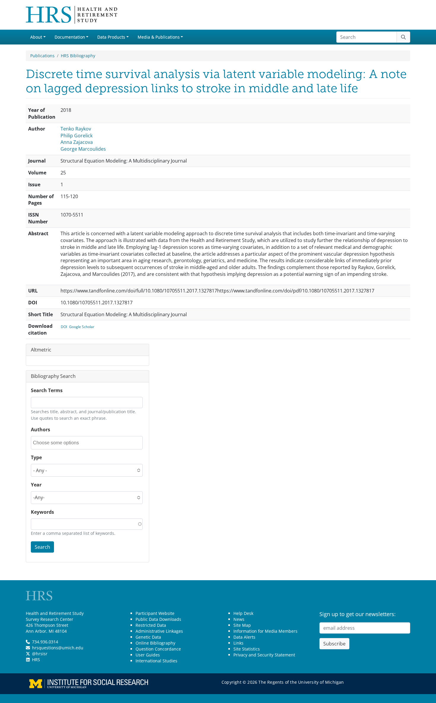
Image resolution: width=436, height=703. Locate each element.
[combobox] (59, 442)
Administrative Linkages (159, 631)
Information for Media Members (265, 631)
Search (42, 547)
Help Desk (243, 613)
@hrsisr (39, 653)
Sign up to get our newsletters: (357, 614)
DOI (64, 326)
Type (36, 457)
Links (238, 643)
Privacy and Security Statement (264, 655)
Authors (40, 429)
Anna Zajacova (77, 142)
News (238, 619)
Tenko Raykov (76, 128)
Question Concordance (158, 649)
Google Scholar (81, 326)
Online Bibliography (155, 643)
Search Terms (47, 390)
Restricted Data (151, 625)
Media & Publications (159, 37)
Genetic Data (148, 637)
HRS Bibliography (78, 55)
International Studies (156, 661)
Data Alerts (244, 637)
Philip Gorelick (77, 135)
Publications (42, 55)
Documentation (70, 37)
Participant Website (155, 613)
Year (36, 484)
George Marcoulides (83, 149)
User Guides (148, 655)
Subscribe (334, 643)
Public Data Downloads (158, 619)
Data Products (111, 37)
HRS (36, 659)
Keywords (42, 512)
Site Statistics (246, 649)
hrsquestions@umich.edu (57, 647)
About (36, 37)
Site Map (242, 625)
